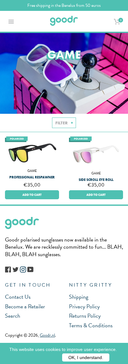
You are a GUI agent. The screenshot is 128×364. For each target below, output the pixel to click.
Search (12, 315)
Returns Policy (85, 315)
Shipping (78, 297)
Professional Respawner (32, 177)
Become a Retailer (25, 306)
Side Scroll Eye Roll (96, 179)
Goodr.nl (47, 335)
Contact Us (17, 297)
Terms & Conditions (90, 325)
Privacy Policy (84, 306)
